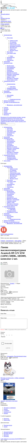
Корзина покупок (5, 18)
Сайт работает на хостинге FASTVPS (10, 439)
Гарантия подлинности (7, 118)
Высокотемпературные (20, 356)
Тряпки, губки (10, 77)
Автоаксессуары (8, 63)
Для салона (10, 51)
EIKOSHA (13, 86)
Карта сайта (7, 420)
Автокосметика (8, 35)
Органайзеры (10, 68)
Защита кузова (14, 40)
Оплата (6, 110)
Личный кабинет (5, 14)
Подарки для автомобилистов (12, 102)
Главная (6, 107)
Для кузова (10, 37)
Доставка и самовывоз (10, 407)
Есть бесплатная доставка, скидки (16, 117)
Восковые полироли (15, 46)
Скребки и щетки (11, 75)
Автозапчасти (7, 92)
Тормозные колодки (15, 99)
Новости (3, 226)
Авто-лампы (10, 95)
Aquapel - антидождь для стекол (9, 401)
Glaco (11, 56)
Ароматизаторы (11, 84)
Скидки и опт (7, 113)
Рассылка (6, 436)
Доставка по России (6, 120)
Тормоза (9, 96)
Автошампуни (11, 57)
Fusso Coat (12, 49)
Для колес (9, 58)
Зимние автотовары (9, 100)
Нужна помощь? (5, 24)
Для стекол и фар (11, 53)
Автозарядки (10, 71)
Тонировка (6, 91)
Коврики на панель (12, 72)
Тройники (9, 70)
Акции (5, 111)
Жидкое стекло (14, 50)
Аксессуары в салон (12, 79)
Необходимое (10, 65)
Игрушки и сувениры (12, 78)
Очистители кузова (15, 44)
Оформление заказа (6, 21)
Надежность (4, 117)
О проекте (6, 410)
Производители (8, 425)
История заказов (8, 433)
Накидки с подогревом (13, 74)
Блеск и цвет (13, 43)
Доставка (6, 109)
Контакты (6, 114)
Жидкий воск (13, 47)
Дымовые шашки (11, 88)
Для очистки (10, 60)
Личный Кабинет (8, 432)
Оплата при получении (18, 120)
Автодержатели (11, 67)
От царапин (13, 42)
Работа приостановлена (7, 234)
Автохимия (7, 61)
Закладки (6, 434)
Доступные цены (17, 118)
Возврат (6, 413)
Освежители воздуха (9, 81)
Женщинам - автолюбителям (14, 105)
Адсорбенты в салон (12, 89)
